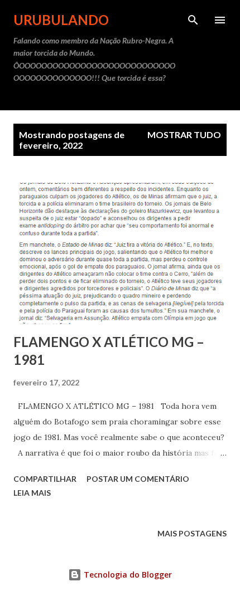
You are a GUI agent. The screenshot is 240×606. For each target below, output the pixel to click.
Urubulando (61, 20)
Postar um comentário (138, 478)
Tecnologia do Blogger (126, 574)
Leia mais (32, 492)
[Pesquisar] (193, 20)
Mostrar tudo (184, 134)
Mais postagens (192, 533)
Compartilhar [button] (44, 478)
